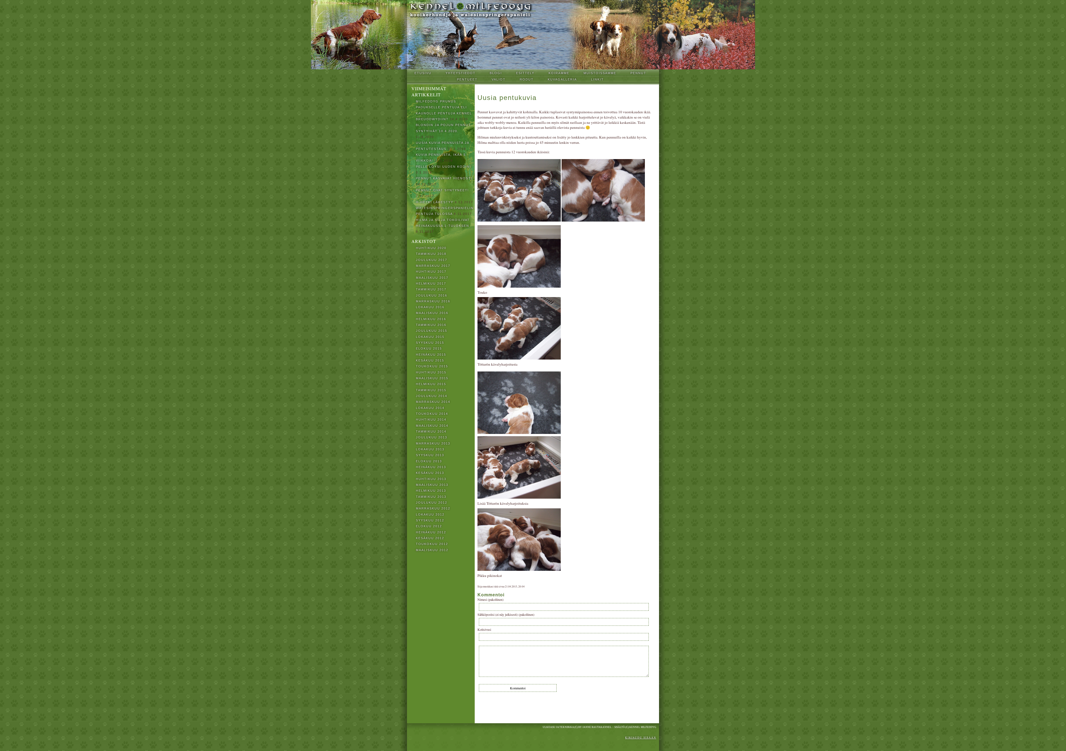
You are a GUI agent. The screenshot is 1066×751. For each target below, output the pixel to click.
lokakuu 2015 (430, 336)
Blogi (496, 73)
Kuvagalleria (562, 79)
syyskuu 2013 (430, 455)
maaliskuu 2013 (432, 484)
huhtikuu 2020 (431, 248)
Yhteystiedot (461, 73)
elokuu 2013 (429, 461)
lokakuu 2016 (430, 307)
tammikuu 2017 (431, 289)
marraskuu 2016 (433, 301)
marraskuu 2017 (433, 265)
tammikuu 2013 (431, 496)
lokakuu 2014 (430, 408)
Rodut (527, 79)
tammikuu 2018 (431, 253)
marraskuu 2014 (433, 401)
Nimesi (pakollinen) (490, 599)
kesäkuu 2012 (430, 538)
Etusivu (422, 73)
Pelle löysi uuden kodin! (443, 166)
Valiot (499, 79)
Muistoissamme (600, 73)
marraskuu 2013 (433, 443)
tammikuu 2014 (431, 431)
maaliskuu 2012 (432, 550)
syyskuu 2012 (430, 520)
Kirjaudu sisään (640, 737)
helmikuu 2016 (431, 319)
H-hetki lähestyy (434, 202)
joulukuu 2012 (431, 502)
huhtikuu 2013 (431, 479)
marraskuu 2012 (433, 508)
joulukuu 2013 (431, 437)
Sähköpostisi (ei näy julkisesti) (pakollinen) (505, 614)
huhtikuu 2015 (431, 372)
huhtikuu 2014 (431, 419)
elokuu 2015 (429, 348)
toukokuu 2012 (432, 544)
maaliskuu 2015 (432, 378)
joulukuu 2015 (431, 330)
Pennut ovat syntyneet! (442, 190)
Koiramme (559, 73)
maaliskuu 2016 (432, 313)
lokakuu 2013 (430, 449)
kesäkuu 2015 (430, 360)
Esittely (525, 73)
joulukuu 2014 (431, 396)
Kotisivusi (484, 629)
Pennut (638, 73)
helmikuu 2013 (431, 490)
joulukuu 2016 (431, 295)
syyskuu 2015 (430, 342)
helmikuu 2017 (431, 283)
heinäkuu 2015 (431, 354)
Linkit (597, 79)
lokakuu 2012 (430, 514)
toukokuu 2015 (432, 366)
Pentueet (467, 79)
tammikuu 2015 (431, 390)
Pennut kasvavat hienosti (444, 178)
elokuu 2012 (429, 526)
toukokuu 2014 (432, 413)
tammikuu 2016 (431, 324)
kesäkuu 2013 (430, 472)
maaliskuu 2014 (432, 425)
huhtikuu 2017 (431, 271)
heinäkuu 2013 (431, 467)
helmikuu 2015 (431, 384)
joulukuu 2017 (431, 260)
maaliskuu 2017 (432, 277)
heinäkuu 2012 (431, 532)
